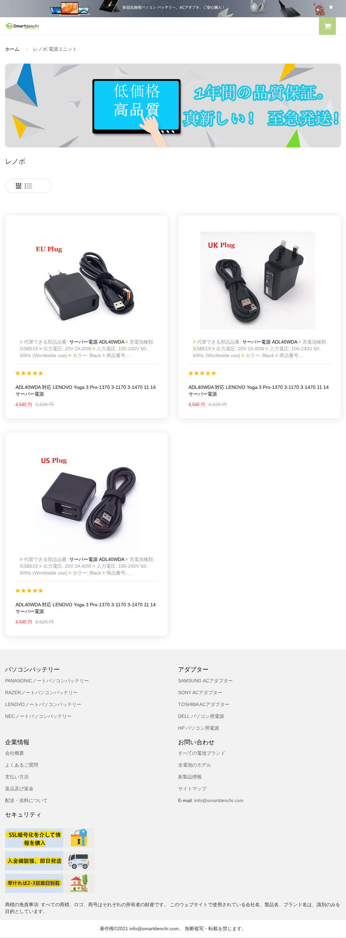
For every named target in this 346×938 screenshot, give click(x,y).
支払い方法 (17, 776)
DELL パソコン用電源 (201, 716)
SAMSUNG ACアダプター (205, 680)
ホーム (12, 49)
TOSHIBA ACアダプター (203, 704)
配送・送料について (26, 800)
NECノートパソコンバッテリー (38, 716)
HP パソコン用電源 (198, 728)
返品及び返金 (19, 788)
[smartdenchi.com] (86, 25)
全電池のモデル (194, 765)
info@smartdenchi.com (218, 800)
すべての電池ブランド (201, 753)
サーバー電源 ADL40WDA (97, 342)
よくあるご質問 (21, 765)
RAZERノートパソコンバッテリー (41, 692)
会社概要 (14, 753)
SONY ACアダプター (200, 692)
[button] (327, 27)
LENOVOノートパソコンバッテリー (43, 704)
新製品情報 (190, 776)
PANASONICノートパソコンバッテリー (47, 680)
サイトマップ (192, 788)
